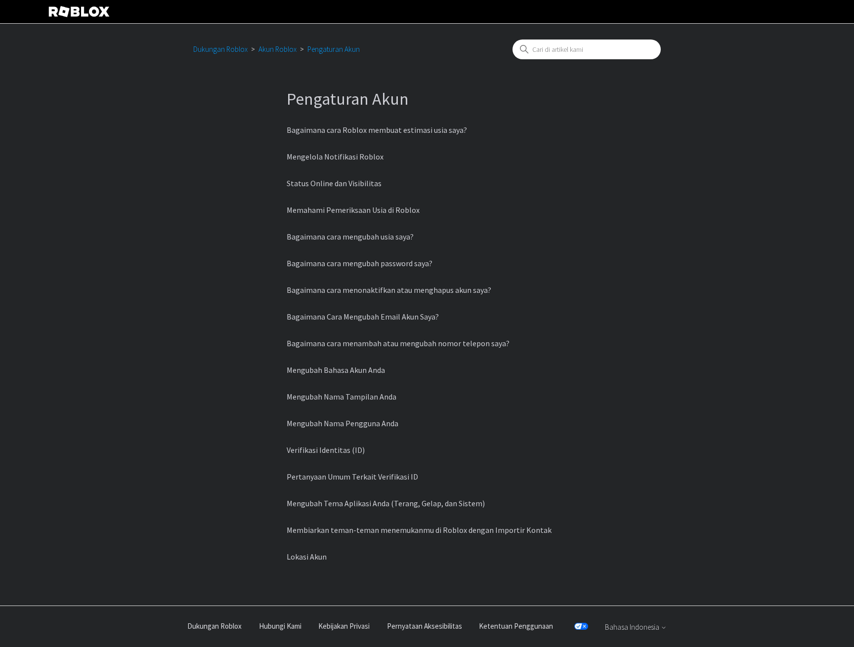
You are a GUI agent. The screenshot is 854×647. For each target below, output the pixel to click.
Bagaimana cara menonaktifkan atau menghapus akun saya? (389, 290)
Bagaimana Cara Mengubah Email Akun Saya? (363, 317)
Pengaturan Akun (333, 49)
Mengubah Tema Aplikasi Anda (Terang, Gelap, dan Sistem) (386, 503)
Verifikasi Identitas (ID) (326, 450)
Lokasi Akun (307, 557)
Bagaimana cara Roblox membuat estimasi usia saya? (377, 130)
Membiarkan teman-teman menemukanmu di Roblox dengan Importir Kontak (419, 530)
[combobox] (586, 49)
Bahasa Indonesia (633, 627)
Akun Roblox (277, 49)
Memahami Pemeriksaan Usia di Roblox (353, 210)
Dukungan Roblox (220, 49)
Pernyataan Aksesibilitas (424, 626)
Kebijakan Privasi (344, 626)
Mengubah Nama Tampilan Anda (341, 397)
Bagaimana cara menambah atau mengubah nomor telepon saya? (398, 343)
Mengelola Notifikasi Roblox (335, 157)
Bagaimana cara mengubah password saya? (359, 263)
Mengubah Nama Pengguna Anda (342, 423)
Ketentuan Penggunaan (516, 626)
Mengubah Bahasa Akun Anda (336, 370)
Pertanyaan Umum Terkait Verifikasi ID (352, 477)
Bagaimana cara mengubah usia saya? (350, 237)
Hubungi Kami (280, 626)
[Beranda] (79, 11)
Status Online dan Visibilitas (334, 183)
